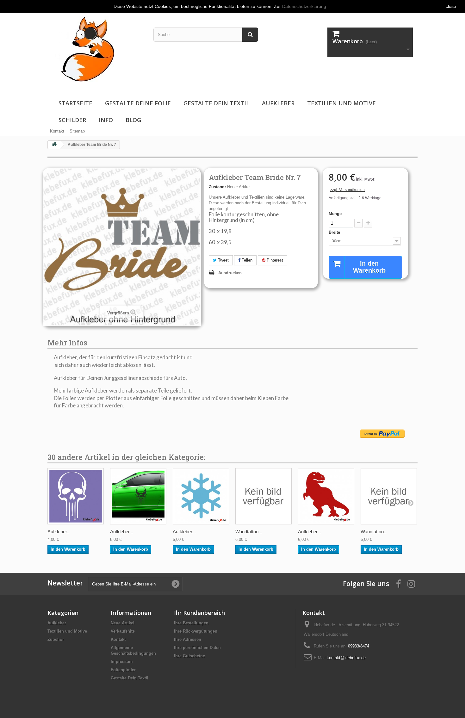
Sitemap (77, 131)
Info (106, 120)
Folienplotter (123, 669)
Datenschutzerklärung (304, 6)
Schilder (72, 120)
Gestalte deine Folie (138, 103)
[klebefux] (83, 48)
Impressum (122, 661)
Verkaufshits (123, 631)
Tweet (223, 260)
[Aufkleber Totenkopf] (75, 496)
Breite (335, 232)
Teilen (246, 260)
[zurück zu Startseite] (54, 145)
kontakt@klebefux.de (346, 657)
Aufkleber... (59, 531)
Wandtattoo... (248, 531)
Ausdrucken (230, 272)
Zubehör (55, 639)
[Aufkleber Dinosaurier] (326, 496)
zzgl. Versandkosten (347, 190)
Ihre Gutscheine (189, 655)
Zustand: (217, 186)
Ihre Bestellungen (191, 623)
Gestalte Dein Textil (216, 103)
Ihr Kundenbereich (199, 612)
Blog (133, 120)
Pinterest (274, 260)
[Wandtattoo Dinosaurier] (263, 496)
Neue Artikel (122, 623)
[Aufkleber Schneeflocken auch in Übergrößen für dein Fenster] (201, 496)
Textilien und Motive (341, 103)
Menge (335, 213)
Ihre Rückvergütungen (195, 631)
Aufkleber (278, 103)
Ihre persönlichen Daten (197, 647)
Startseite (75, 103)
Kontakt (57, 131)
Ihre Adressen (187, 639)
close (451, 6)
